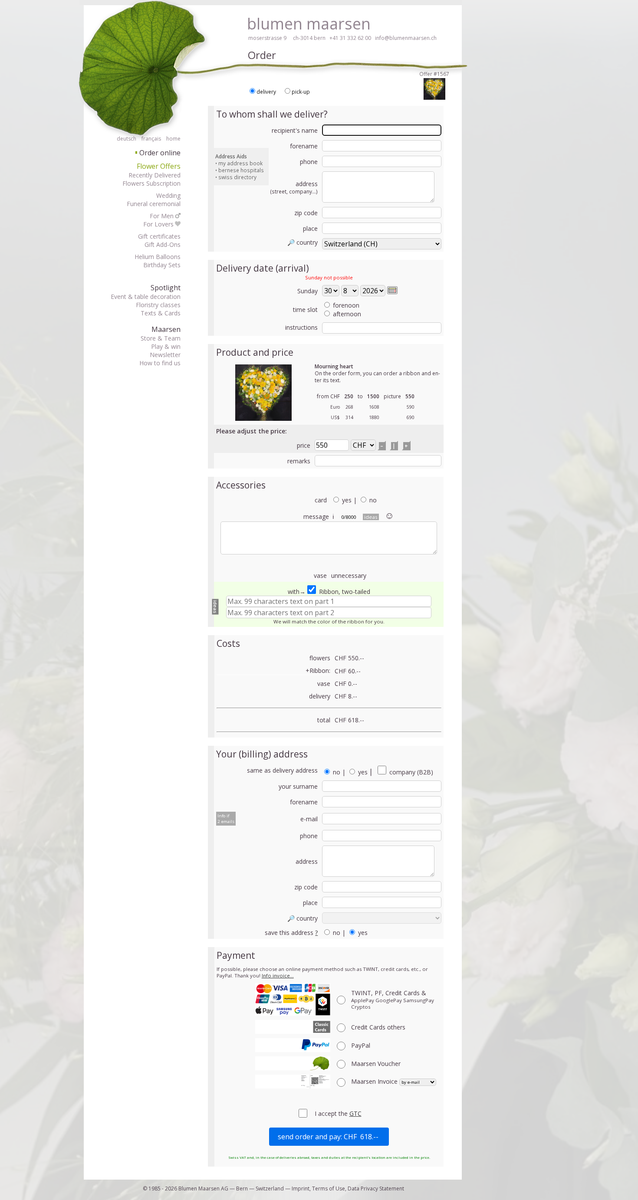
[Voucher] (292, 1063)
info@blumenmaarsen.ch (406, 38)
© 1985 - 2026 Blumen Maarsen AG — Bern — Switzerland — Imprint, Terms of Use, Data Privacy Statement (273, 1188)
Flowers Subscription (151, 183)
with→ (297, 591)
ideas (371, 517)
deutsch (126, 138)
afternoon (347, 314)
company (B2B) (410, 772)
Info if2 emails (225, 818)
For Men (162, 216)
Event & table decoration (146, 296)
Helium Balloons (158, 256)
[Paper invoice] (292, 1082)
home (173, 138)
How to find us (160, 363)
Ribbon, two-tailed (343, 591)
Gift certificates (159, 236)
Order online (158, 152)
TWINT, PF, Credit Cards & (392, 999)
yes (347, 500)
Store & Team (161, 338)
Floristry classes (158, 305)
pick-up (301, 91)
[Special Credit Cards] (292, 1027)
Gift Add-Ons (163, 244)
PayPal (360, 1045)
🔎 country (302, 242)
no (373, 500)
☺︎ (389, 514)
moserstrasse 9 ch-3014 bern (287, 38)
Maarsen (166, 329)
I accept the (332, 1113)
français (151, 138)
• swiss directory (236, 177)
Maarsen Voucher (376, 1063)
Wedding (168, 195)
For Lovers (158, 224)
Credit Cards (378, 1027)
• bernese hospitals (239, 170)
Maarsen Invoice (375, 1081)
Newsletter (165, 355)
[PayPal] (292, 1045)
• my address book (239, 163)
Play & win (166, 346)
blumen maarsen (309, 23)
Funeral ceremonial (154, 204)
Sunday (307, 291)
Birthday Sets (162, 265)
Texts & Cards (161, 313)
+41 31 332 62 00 (350, 38)
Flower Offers (159, 166)
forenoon (346, 305)
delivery (266, 91)
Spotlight (166, 287)
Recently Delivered (154, 175)
